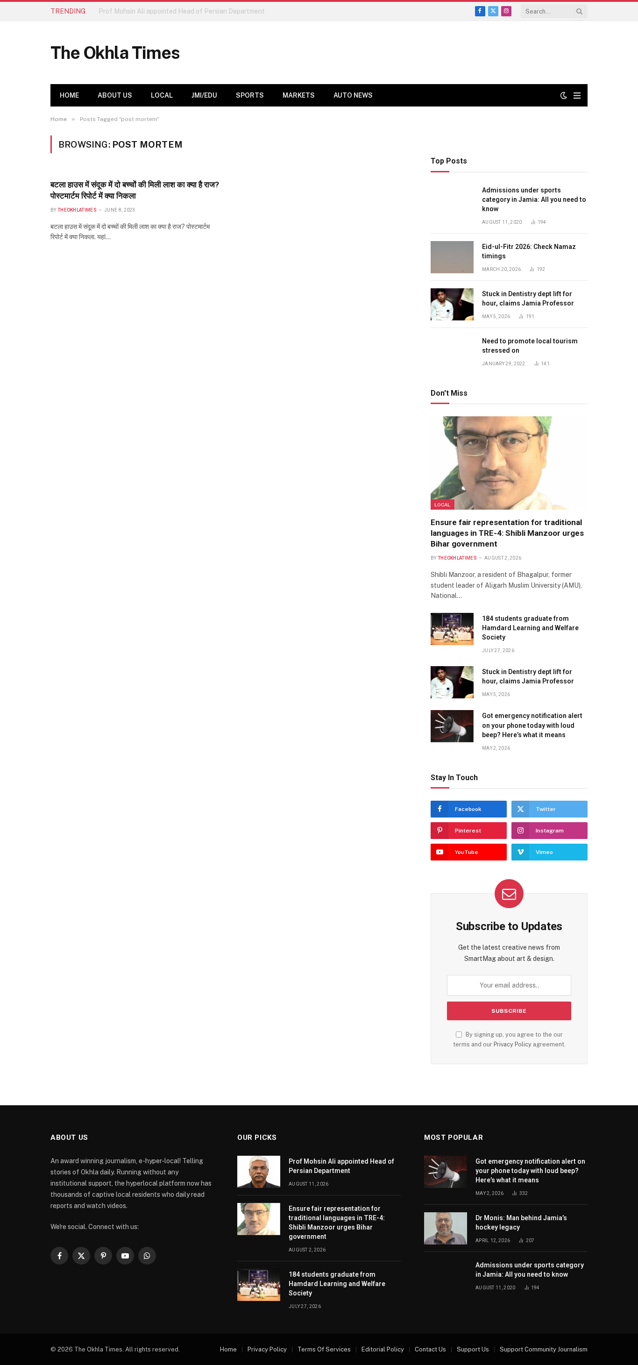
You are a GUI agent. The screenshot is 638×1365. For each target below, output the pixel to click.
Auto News (353, 95)
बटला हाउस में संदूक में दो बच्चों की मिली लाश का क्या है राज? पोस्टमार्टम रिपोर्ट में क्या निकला (134, 190)
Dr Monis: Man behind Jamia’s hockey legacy (521, 1222)
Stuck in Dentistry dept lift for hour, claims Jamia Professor (528, 298)
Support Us (473, 1349)
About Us (115, 95)
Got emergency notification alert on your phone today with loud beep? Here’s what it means (532, 725)
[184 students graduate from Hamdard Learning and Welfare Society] (452, 629)
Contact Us (430, 1349)
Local (162, 95)
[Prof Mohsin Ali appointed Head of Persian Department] (258, 1172)
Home (69, 95)
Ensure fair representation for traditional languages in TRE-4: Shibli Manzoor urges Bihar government (204, 11)
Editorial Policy (383, 1349)
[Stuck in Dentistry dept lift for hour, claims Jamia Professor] (452, 304)
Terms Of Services (324, 1349)
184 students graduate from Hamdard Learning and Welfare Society (530, 628)
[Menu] (577, 95)
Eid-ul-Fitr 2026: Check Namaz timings (529, 251)
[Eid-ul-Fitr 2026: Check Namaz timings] (452, 257)
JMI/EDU (204, 95)
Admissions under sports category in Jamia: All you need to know (534, 199)
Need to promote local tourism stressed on (530, 345)
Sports (250, 95)
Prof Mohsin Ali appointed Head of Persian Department (341, 1166)
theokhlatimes (77, 210)
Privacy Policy (513, 1044)
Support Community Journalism (544, 1349)
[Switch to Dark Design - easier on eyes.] (563, 95)
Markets (299, 95)
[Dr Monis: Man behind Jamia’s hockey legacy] (445, 1228)
